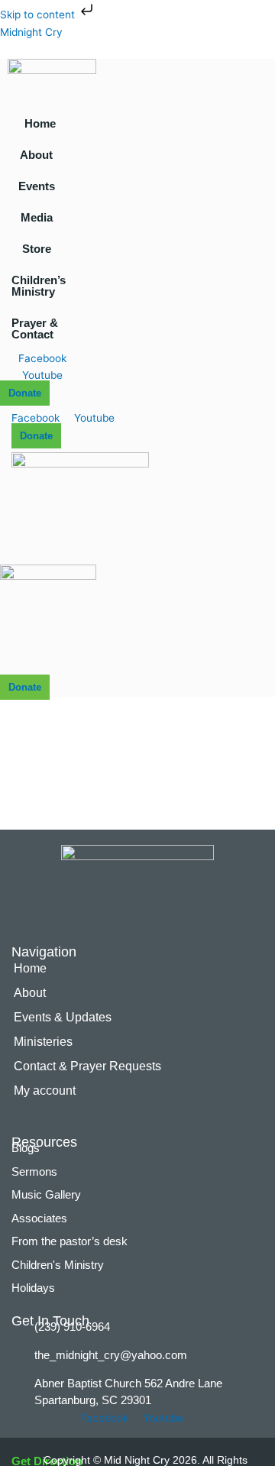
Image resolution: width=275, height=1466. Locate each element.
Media (37, 217)
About (36, 154)
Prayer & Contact (34, 328)
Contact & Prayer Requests (87, 1066)
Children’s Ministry (38, 285)
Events (36, 186)
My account (45, 1090)
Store (36, 248)
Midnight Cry (31, 32)
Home (40, 123)
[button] (40, 154)
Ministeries (43, 1041)
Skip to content (39, 14)
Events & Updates (63, 1017)
